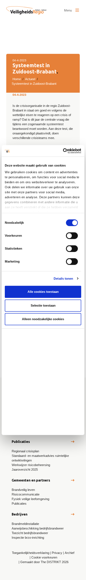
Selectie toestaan (43, 305)
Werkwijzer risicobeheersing (31, 465)
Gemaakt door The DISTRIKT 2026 (44, 562)
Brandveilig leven (23, 490)
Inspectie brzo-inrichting (28, 537)
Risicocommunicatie (25, 494)
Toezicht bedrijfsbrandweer (30, 533)
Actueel (30, 79)
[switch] (72, 235)
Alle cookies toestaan (43, 291)
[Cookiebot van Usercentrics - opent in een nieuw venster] (63, 151)
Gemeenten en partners (31, 480)
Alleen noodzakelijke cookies (43, 319)
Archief (69, 553)
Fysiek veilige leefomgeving (30, 499)
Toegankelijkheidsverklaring (30, 553)
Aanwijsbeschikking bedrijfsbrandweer (38, 528)
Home (17, 79)
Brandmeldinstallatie (25, 524)
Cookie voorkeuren (44, 557)
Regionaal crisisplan (25, 451)
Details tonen (63, 278)
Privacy (57, 553)
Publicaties (21, 442)
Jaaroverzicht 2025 (25, 469)
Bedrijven (19, 514)
